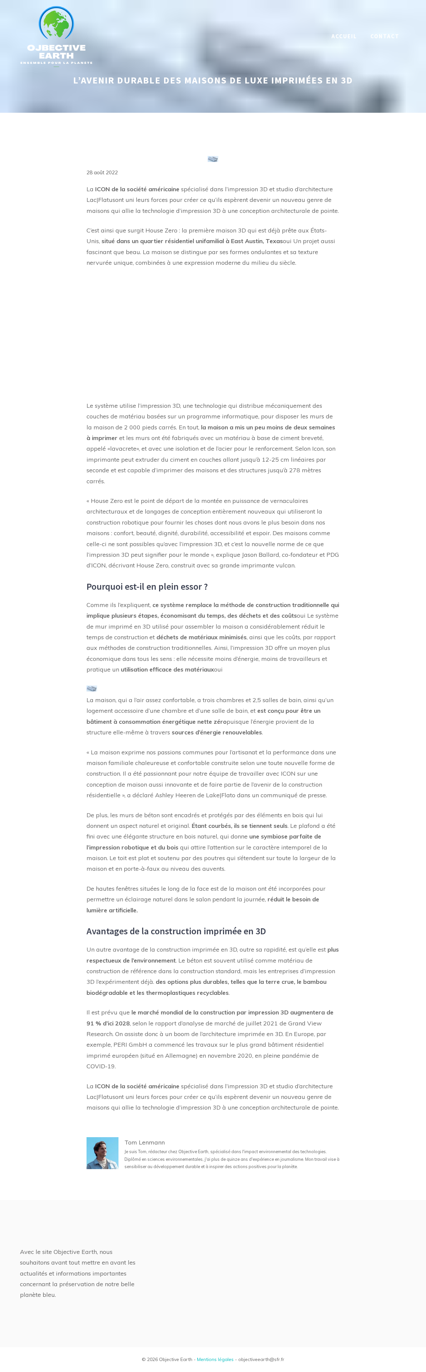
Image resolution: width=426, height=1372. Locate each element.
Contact (384, 36)
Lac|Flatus (101, 200)
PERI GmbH (130, 1044)
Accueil (344, 36)
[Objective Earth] (56, 36)
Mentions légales (215, 1359)
